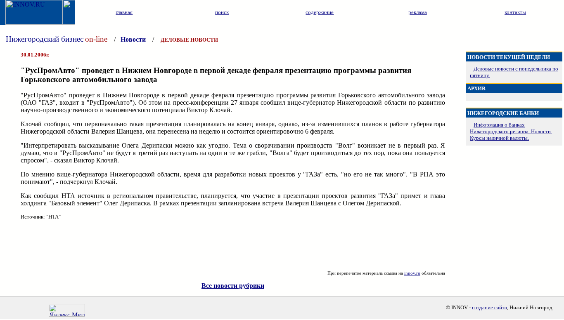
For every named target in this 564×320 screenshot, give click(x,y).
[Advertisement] (233, 245)
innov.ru (412, 273)
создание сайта (489, 307)
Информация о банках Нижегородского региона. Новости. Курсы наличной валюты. (511, 131)
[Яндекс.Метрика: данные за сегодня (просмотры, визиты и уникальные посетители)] (67, 310)
